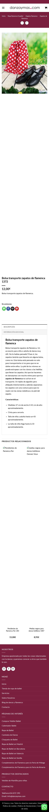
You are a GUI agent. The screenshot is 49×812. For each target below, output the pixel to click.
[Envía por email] (13, 309)
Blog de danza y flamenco (12, 702)
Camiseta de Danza (10, 735)
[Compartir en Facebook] (8, 309)
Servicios (5, 693)
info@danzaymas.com (16, 796)
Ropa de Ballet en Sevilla (12, 758)
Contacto (6, 707)
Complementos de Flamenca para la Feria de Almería (23, 767)
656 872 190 (14, 793)
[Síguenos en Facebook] (9, 669)
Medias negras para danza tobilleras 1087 (36, 630)
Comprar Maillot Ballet (11, 721)
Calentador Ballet (9, 726)
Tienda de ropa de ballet (12, 689)
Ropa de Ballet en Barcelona (13, 749)
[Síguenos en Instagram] (4, 669)
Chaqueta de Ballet (10, 740)
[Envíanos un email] (13, 669)
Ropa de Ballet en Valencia (13, 753)
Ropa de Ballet (8, 730)
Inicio (3, 16)
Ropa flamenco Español (15, 16)
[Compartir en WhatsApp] (4, 309)
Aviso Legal (42, 803)
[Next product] (22, 23)
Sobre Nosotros (8, 698)
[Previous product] (27, 23)
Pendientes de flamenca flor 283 (12, 630)
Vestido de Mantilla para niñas (14, 781)
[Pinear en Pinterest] (17, 309)
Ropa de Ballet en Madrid (12, 744)
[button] (3, 8)
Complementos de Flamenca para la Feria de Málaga (23, 763)
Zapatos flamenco (31, 16)
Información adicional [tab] (14, 332)
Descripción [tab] (9, 327)
